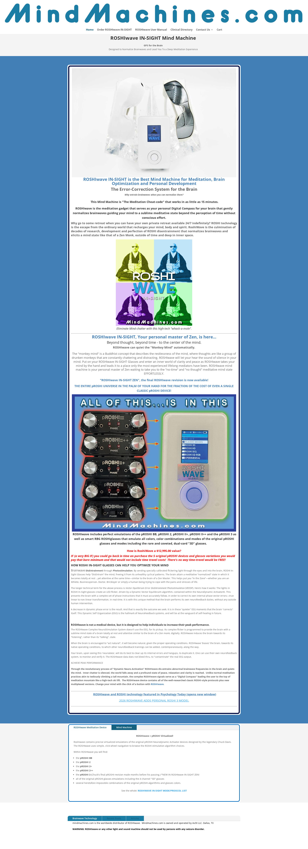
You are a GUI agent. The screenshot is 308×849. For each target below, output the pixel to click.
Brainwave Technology (85, 818)
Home (90, 30)
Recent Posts (114, 818)
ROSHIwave (157, 684)
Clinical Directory (182, 30)
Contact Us (203, 30)
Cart (219, 30)
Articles (135, 818)
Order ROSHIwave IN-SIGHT (114, 30)
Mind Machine (124, 727)
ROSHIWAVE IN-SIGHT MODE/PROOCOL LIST (162, 790)
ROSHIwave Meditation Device (90, 727)
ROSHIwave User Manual (151, 30)
